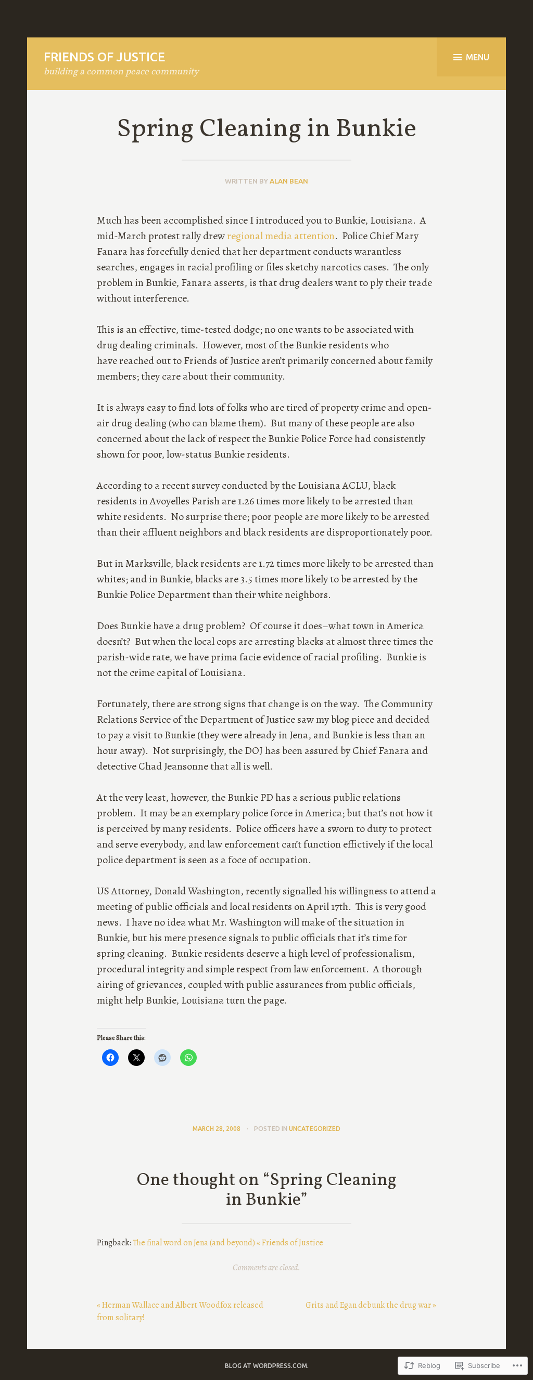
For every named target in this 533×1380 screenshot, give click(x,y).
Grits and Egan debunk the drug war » (371, 1305)
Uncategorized (314, 1128)
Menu (477, 57)
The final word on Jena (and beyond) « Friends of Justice (228, 1242)
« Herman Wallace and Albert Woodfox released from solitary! (180, 1311)
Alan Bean (289, 181)
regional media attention (281, 236)
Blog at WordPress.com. (267, 1365)
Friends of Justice (104, 57)
